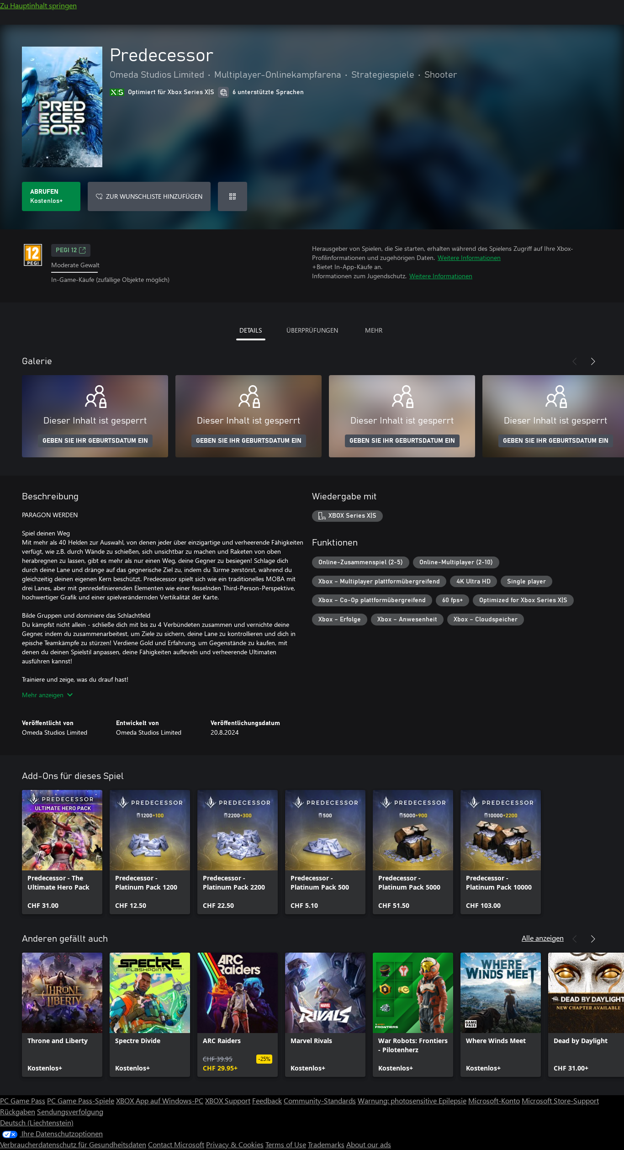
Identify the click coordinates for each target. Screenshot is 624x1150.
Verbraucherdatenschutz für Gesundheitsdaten (73, 1144)
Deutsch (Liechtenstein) (37, 1122)
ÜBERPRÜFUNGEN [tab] (312, 330)
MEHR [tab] (373, 330)
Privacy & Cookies (235, 1144)
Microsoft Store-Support (560, 1100)
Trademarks (326, 1144)
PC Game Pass (22, 1100)
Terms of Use (285, 1144)
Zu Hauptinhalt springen (38, 5)
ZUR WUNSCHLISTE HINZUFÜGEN (154, 196)
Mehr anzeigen (42, 694)
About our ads (368, 1144)
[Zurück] (575, 361)
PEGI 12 (66, 250)
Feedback (267, 1100)
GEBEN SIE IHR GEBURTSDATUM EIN (95, 441)
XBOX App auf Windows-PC (159, 1100)
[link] (62, 852)
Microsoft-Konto (494, 1100)
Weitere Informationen (469, 257)
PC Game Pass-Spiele (80, 1100)
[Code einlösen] (232, 196)
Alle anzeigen (543, 938)
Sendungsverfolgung (70, 1111)
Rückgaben (17, 1111)
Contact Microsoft (176, 1144)
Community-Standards (320, 1100)
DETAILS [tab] (250, 330)
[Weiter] (593, 361)
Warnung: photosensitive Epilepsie (412, 1100)
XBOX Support (227, 1100)
